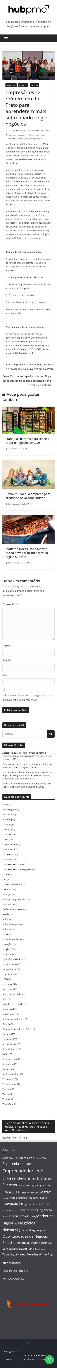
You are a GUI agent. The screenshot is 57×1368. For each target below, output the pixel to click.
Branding (7, 819)
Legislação (7, 974)
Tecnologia (7, 1079)
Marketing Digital (11, 994)
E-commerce (8, 849)
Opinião (6, 1024)
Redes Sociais (9, 1049)
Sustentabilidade (11, 1074)
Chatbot (6, 824)
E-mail (6, 660)
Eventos (6, 889)
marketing (30, 135)
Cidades (6, 829)
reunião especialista (33, 138)
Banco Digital (9, 809)
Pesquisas (7, 1039)
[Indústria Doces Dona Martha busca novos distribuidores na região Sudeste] (28, 517)
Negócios (23, 85)
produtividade (9, 1044)
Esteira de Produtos (12, 884)
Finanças (6, 894)
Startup (6, 1069)
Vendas (6, 1099)
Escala (5, 874)
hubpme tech (9, 929)
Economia (7, 854)
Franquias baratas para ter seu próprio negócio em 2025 (27, 441)
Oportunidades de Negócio (16, 1029)
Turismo (6, 1089)
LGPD (5, 979)
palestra (20, 138)
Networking (8, 1014)
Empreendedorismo (12, 864)
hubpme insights (11, 924)
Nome (7, 645)
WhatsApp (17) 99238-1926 (30, 349)
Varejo (5, 1094)
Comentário (10, 604)
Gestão (5, 914)
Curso (5, 839)
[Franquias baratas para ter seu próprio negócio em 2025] (28, 408)
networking (10, 138)
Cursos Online (9, 844)
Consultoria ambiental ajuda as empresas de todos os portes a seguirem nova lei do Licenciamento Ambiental (28, 775)
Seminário (7, 1064)
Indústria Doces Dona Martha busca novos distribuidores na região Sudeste (26, 553)
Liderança (7, 984)
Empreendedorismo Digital (16, 869)
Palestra (34, 85)
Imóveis (6, 934)
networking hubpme (12, 1019)
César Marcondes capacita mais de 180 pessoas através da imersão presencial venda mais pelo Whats (27, 381)
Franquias (7, 904)
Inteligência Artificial (12, 959)
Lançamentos (9, 969)
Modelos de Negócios (13, 1004)
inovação (20, 135)
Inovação (6, 944)
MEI (4, 999)
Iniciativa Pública (11, 939)
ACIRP (5, 804)
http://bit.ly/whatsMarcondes (20, 353)
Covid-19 (6, 834)
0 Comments (43, 130)
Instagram (7, 954)
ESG (4, 879)
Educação (7, 859)
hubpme (11, 130)
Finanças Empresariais (13, 899)
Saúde (5, 1054)
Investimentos (9, 964)
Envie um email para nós (15, 1270)
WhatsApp (7, 1104)
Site (4, 675)
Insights (6, 949)
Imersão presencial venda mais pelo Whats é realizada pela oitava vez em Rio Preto (30, 367)
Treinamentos (9, 1084)
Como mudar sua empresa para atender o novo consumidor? (27, 496)
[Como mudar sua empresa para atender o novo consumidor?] (28, 462)
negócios (40, 135)
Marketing (11, 85)
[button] (49, 1359)
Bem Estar (7, 814)
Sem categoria (9, 1059)
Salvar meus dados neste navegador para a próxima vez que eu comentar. (27, 698)
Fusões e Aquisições (12, 909)
